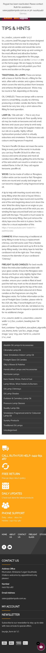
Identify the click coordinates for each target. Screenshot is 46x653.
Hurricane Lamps (11, 374)
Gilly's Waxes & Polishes (14, 364)
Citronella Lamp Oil (12, 350)
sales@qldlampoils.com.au (14, 598)
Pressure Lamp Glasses (14, 403)
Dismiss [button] (23, 13)
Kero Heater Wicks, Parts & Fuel (18, 379)
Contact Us (35, 60)
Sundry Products (11, 420)
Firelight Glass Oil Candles (15, 360)
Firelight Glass (33, 535)
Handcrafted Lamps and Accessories (20, 369)
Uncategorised (10, 430)
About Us (12, 535)
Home (4, 534)
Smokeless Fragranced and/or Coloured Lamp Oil (22, 414)
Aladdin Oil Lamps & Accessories (18, 345)
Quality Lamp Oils (12, 408)
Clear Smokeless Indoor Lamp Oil (19, 355)
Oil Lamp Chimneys (12, 389)
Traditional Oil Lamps (13, 425)
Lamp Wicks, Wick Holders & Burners (20, 384)
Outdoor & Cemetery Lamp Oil (17, 398)
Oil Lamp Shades (11, 393)
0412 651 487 (15, 520)
